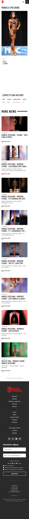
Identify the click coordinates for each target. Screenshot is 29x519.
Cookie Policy (14, 490)
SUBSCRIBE (14, 474)
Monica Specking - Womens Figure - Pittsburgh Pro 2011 (13, 197)
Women (19, 463)
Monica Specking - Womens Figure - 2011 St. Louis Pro (12, 262)
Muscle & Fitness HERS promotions (14, 467)
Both (10, 463)
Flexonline (4, 133)
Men (14, 463)
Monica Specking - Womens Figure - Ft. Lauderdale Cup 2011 (13, 231)
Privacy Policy (14, 488)
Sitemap (14, 433)
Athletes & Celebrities (14, 401)
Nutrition (14, 398)
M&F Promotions (9, 465)
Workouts (14, 396)
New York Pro (16, 102)
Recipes (14, 406)
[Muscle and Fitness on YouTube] (16, 438)
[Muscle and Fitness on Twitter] (12, 438)
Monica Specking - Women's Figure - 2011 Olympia (13, 330)
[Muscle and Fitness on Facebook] (9, 438)
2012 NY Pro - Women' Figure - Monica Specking (14, 362)
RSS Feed (14, 422)
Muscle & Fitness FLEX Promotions (14, 469)
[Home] (3, 3)
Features (14, 404)
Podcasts (14, 419)
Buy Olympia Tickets (14, 428)
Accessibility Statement (14, 491)
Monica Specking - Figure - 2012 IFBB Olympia (14, 136)
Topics (14, 412)
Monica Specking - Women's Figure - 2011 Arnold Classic (13, 297)
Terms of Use (14, 487)
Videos (14, 414)
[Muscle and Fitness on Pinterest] (19, 438)
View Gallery (6, 141)
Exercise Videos (14, 417)
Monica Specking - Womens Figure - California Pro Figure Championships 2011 (14, 166)
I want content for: (14, 461)
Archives (14, 430)
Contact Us (14, 485)
